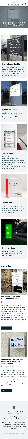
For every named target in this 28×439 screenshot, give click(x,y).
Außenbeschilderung (11, 75)
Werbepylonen (13, 119)
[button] (22, 4)
